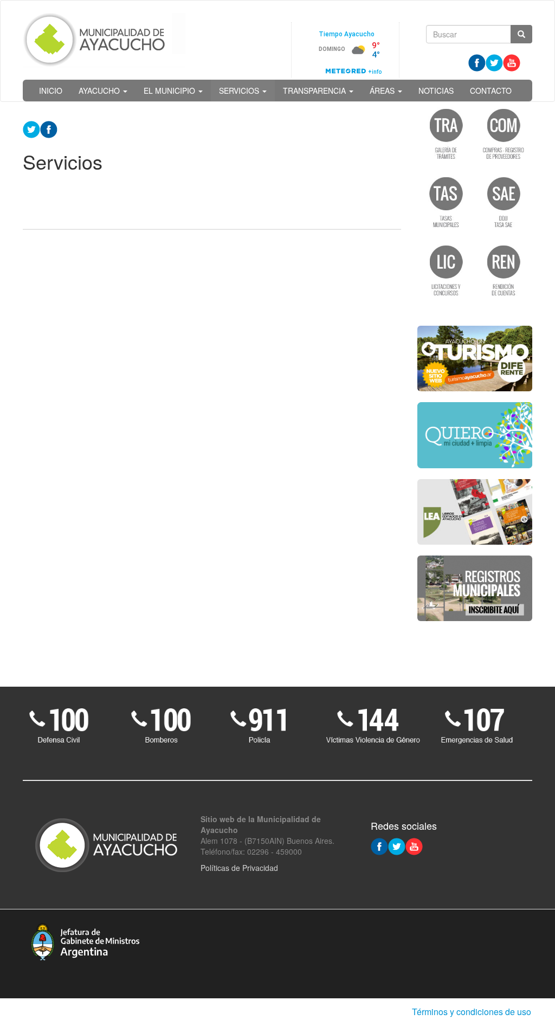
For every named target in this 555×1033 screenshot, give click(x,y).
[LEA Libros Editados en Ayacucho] (475, 512)
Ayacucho (100, 90)
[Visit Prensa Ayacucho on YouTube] (511, 61)
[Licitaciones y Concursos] (446, 270)
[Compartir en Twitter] (31, 128)
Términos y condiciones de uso (471, 1011)
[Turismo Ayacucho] (475, 358)
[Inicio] (104, 40)
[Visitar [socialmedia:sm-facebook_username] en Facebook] (48, 128)
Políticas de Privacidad (239, 867)
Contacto (491, 90)
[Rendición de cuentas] (503, 270)
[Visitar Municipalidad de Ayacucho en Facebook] (477, 61)
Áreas (383, 90)
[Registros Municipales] (475, 589)
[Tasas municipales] (446, 201)
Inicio (50, 90)
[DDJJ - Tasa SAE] (503, 201)
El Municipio (170, 90)
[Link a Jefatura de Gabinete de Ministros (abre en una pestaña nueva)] (85, 940)
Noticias (436, 90)
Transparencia (315, 90)
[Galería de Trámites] (446, 133)
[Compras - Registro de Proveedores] (503, 133)
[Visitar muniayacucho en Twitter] (494, 61)
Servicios (240, 90)
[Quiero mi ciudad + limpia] (475, 435)
